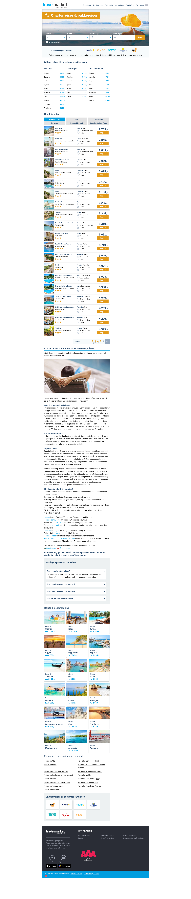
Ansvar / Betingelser (130, 835)
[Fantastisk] (103, 341)
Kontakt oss (88, 873)
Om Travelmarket (84, 835)
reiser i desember (68, 538)
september (57, 533)
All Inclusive (120, 5)
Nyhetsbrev (63, 862)
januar (47, 517)
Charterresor (51, 548)
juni (46, 530)
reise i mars (59, 522)
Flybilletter (140, 5)
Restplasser (87, 5)
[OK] (98, 341)
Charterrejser (65, 548)
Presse (80, 838)
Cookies (96, 873)
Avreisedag (94, 34)
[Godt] (100, 341)
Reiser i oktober (50, 536)
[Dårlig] (92, 341)
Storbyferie (130, 5)
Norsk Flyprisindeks (107, 838)
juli (50, 530)
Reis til (69, 34)
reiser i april (54, 525)
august (56, 530)
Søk (140, 37)
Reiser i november (51, 538)
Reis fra (49, 34)
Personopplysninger (107, 835)
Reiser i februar (50, 520)
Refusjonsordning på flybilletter (133, 838)
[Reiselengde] (124, 37)
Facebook (52, 862)
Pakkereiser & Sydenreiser (103, 5)
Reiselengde (117, 34)
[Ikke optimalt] (95, 341)
